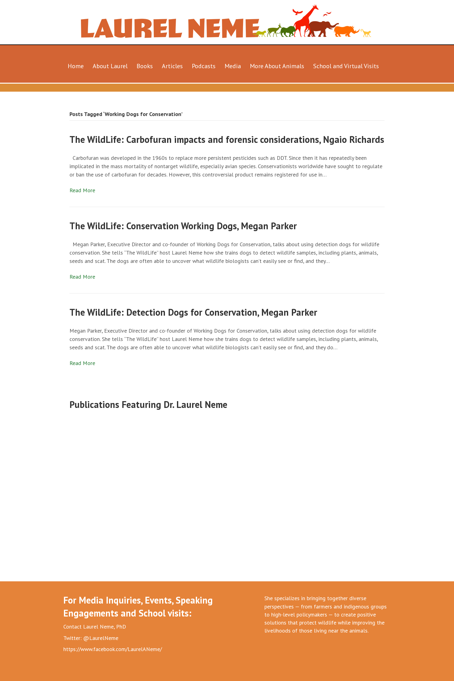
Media (233, 66)
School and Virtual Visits (346, 66)
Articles (172, 66)
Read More (82, 190)
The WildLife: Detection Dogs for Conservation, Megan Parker (193, 312)
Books (145, 66)
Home (76, 66)
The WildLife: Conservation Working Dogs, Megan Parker (183, 226)
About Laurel (110, 66)
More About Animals (277, 66)
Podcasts (204, 66)
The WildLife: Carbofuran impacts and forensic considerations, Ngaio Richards (226, 139)
